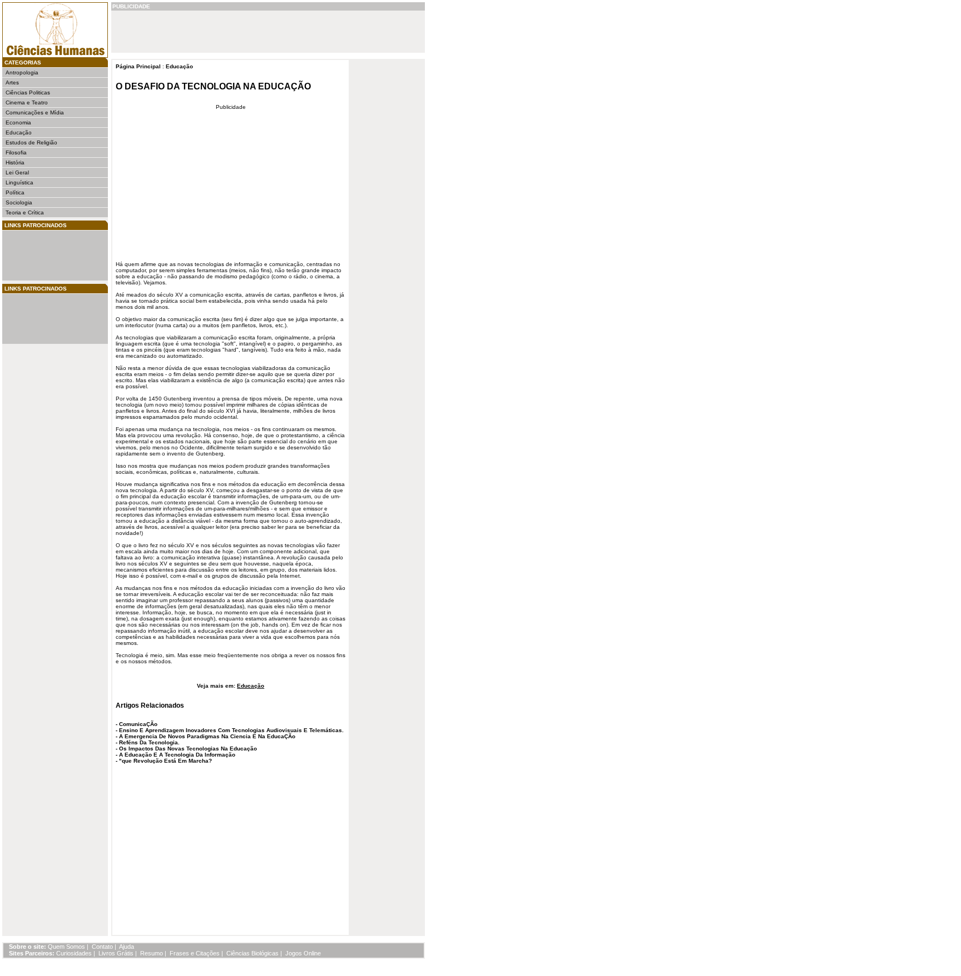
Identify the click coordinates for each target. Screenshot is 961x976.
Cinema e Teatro (27, 102)
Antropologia (22, 72)
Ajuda (126, 946)
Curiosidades (74, 953)
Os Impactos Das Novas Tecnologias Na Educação (188, 748)
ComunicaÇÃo (138, 724)
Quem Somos (66, 946)
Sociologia (19, 202)
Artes (12, 82)
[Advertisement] (39, 256)
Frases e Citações (195, 953)
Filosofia (16, 152)
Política (15, 192)
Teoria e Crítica (25, 212)
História (15, 162)
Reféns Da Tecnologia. (149, 742)
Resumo (151, 953)
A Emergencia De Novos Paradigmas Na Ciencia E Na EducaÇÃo (207, 736)
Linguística (19, 182)
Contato (102, 946)
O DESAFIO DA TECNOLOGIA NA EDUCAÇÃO (213, 86)
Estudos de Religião (31, 142)
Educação (19, 132)
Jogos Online (303, 953)
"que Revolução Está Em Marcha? (165, 761)
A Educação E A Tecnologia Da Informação (177, 755)
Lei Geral (17, 172)
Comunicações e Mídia (35, 112)
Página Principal (138, 66)
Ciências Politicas (28, 92)
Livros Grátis (115, 953)
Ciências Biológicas (252, 953)
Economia (18, 122)
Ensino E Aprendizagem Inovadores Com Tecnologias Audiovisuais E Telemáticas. (231, 730)
